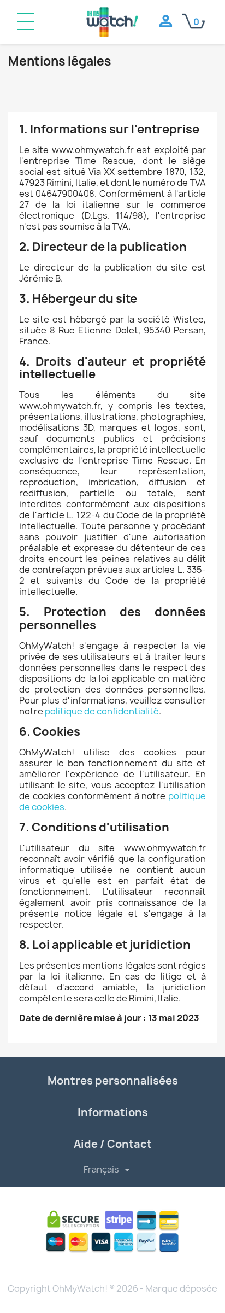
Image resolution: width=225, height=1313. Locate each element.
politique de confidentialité (102, 711)
